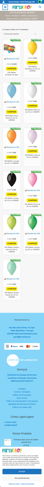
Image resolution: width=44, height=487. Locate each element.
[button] (40, 7)
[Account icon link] (3, 2)
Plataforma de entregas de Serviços (22, 375)
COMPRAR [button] (11, 69)
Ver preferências (22, 478)
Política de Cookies (14, 483)
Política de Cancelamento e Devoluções (22, 401)
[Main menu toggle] (5, 7)
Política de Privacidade (27, 483)
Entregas (22, 389)
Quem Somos (22, 398)
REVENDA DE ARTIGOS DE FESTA (22, 404)
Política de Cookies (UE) (22, 407)
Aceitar (22, 471)
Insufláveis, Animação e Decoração (22, 378)
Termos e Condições (22, 392)
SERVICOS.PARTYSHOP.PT (22, 381)
